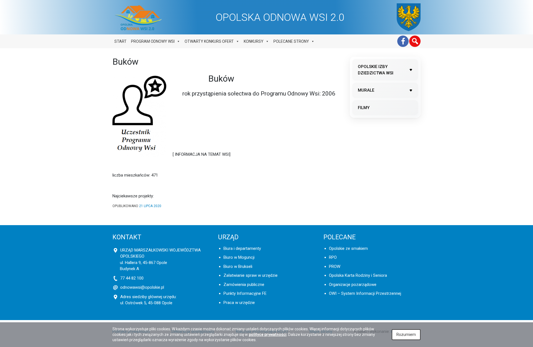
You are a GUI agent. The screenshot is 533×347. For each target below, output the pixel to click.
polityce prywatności (267, 334)
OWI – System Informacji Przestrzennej (365, 293)
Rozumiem (406, 334)
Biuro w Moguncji (239, 257)
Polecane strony (291, 41)
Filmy (363, 107)
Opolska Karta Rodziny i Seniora (358, 275)
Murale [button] (366, 90)
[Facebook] (403, 41)
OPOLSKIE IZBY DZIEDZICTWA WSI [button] (375, 70)
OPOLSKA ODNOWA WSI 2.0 (280, 17)
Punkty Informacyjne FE (244, 293)
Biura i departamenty (242, 248)
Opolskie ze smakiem (348, 248)
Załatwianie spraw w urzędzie (250, 275)
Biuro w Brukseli (237, 266)
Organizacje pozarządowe (352, 284)
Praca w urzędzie (239, 302)
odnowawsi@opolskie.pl (142, 287)
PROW (334, 266)
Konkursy (253, 41)
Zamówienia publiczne (243, 284)
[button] (415, 41)
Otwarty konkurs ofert (209, 41)
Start (120, 41)
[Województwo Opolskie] (409, 17)
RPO (333, 257)
